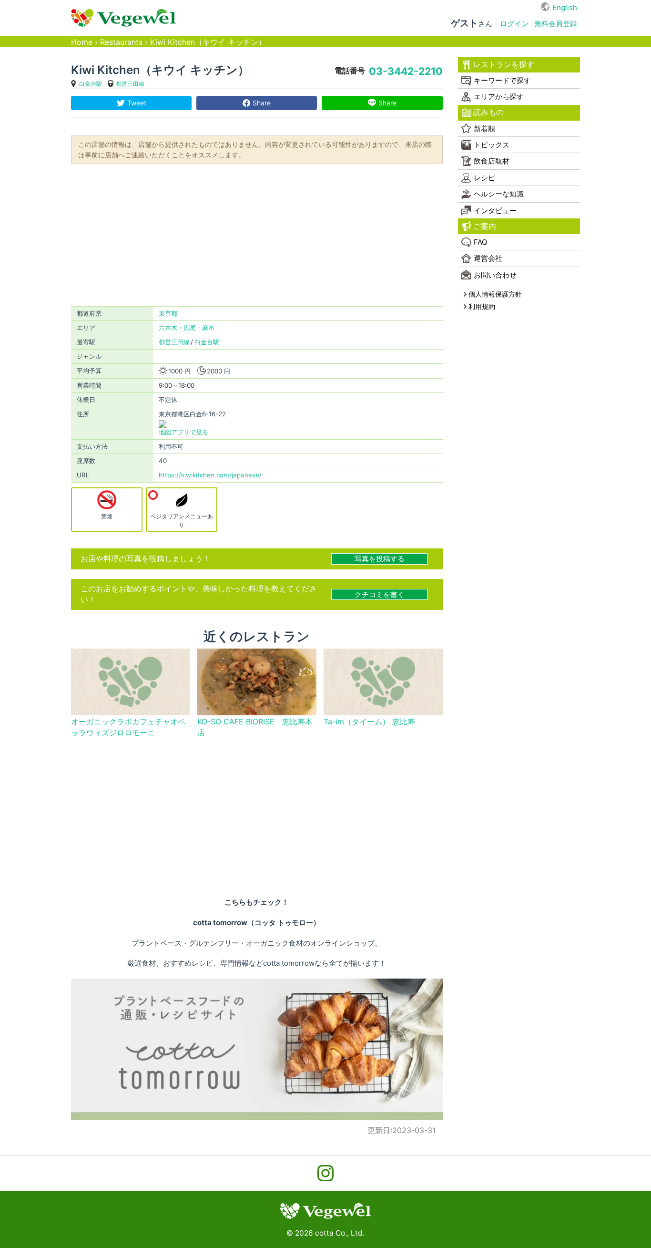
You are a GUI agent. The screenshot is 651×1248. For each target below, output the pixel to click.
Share (262, 103)
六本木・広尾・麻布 (186, 327)
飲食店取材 (491, 160)
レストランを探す (503, 64)
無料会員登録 (555, 23)
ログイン (514, 23)
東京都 (168, 313)
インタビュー (495, 210)
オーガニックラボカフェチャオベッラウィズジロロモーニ (128, 727)
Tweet (136, 103)
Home (81, 42)
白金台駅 (90, 83)
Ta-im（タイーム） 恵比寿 (369, 721)
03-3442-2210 (406, 71)
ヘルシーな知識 (499, 193)
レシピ (484, 177)
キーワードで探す (502, 80)
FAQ (480, 242)
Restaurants (121, 42)
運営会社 (488, 258)
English (564, 7)
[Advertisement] (257, 234)
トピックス (491, 144)
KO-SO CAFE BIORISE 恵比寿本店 (255, 727)
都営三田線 (130, 83)
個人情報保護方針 (495, 294)
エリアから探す (499, 96)
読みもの (488, 112)
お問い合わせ (495, 274)
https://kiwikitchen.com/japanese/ (210, 475)
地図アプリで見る (183, 432)
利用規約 (481, 306)
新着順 (484, 128)
